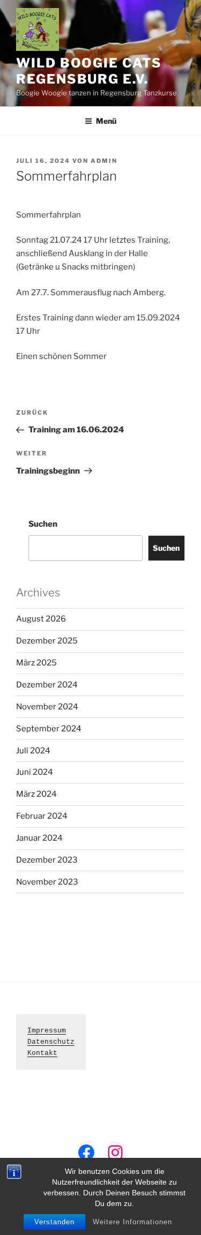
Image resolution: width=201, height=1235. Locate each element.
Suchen (42, 524)
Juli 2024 (33, 750)
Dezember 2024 (47, 685)
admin (104, 160)
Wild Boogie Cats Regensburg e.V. (89, 71)
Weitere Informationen (132, 1222)
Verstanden (54, 1222)
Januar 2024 (39, 838)
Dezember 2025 (47, 641)
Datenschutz (51, 1042)
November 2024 (47, 707)
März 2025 (36, 663)
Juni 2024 (34, 772)
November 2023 (47, 882)
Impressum (46, 1031)
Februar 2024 (42, 816)
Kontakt (42, 1053)
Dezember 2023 (47, 860)
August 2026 (41, 619)
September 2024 (48, 728)
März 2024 (36, 794)
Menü (106, 120)
